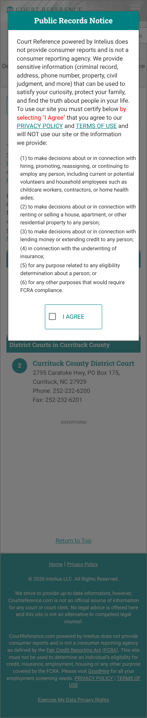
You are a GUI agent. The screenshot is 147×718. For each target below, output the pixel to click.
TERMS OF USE (96, 125)
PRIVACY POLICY (40, 125)
